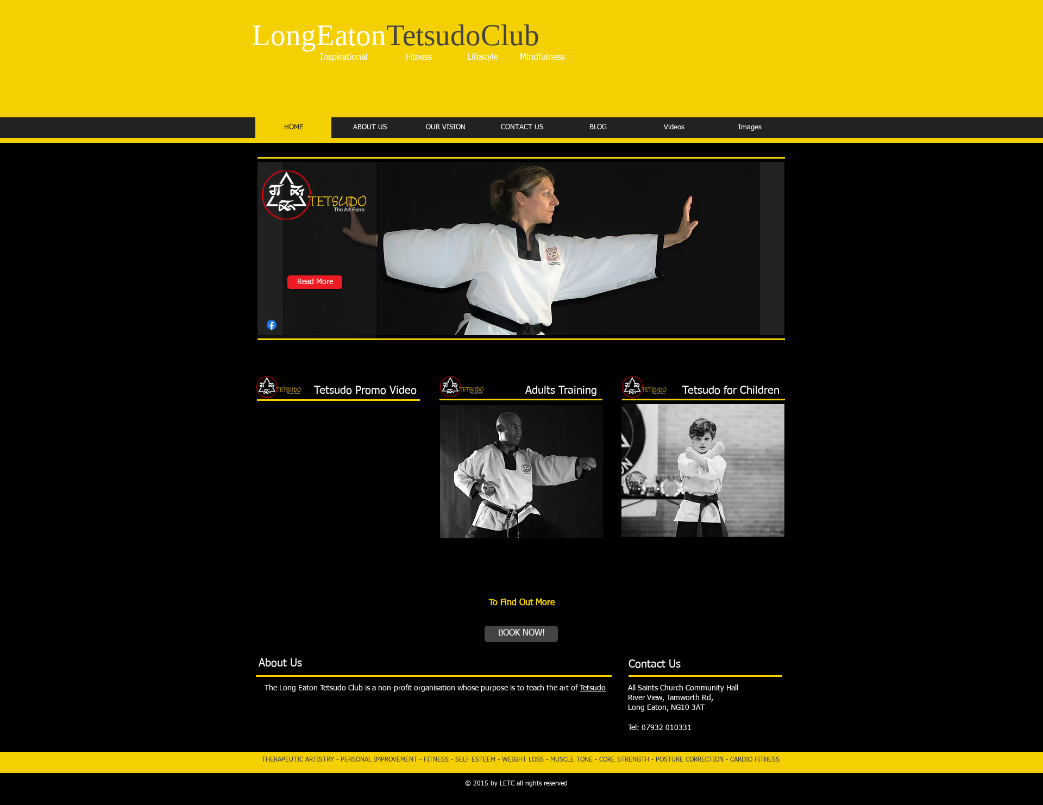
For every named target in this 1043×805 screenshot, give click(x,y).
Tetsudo (593, 688)
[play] (757, 326)
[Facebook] (271, 324)
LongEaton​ (395, 35)
